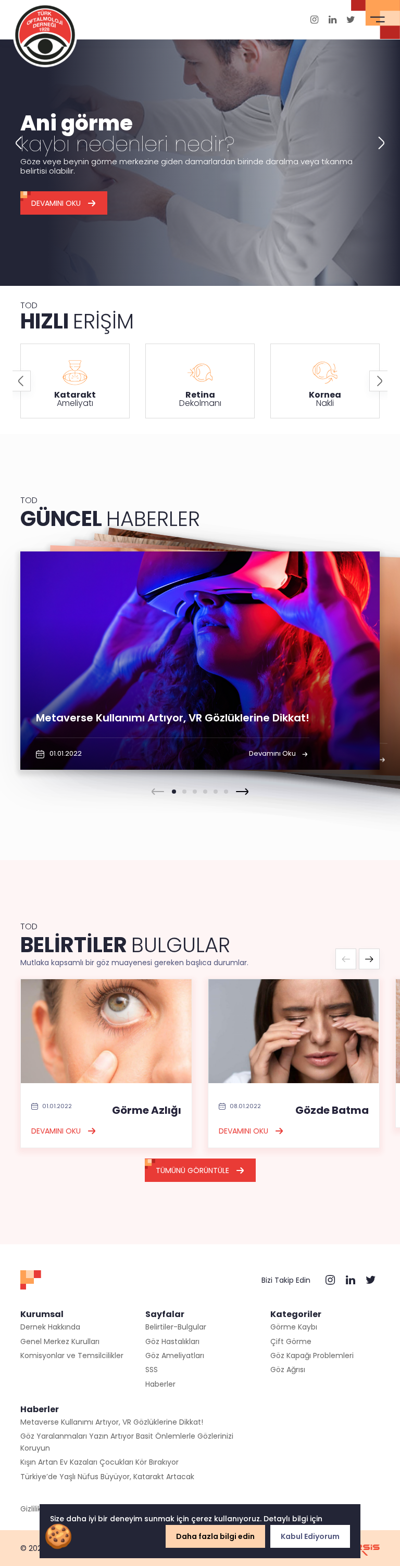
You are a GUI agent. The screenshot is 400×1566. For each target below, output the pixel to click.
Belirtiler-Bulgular (175, 1327)
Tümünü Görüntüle (192, 1170)
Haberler (160, 1384)
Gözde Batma (332, 1110)
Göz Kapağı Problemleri (312, 1355)
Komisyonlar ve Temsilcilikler (71, 1355)
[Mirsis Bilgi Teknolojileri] (361, 1548)
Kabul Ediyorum (310, 1536)
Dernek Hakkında (50, 1327)
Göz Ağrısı (287, 1369)
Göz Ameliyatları (174, 1355)
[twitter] (351, 19)
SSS (151, 1369)
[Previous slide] (18, 143)
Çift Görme (290, 1341)
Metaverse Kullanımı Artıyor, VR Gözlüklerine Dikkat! (111, 1422)
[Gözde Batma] (293, 1030)
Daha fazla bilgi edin (215, 1536)
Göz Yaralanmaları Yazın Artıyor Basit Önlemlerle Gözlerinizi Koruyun (126, 1442)
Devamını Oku (56, 203)
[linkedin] (332, 19)
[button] (174, 791)
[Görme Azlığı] (106, 1030)
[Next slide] (381, 143)
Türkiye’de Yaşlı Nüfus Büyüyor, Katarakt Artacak (107, 1476)
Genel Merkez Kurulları (59, 1341)
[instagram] (314, 19)
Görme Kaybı (293, 1327)
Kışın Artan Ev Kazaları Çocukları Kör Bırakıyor (99, 1462)
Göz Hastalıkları (172, 1341)
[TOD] (45, 34)
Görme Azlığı (146, 1110)
